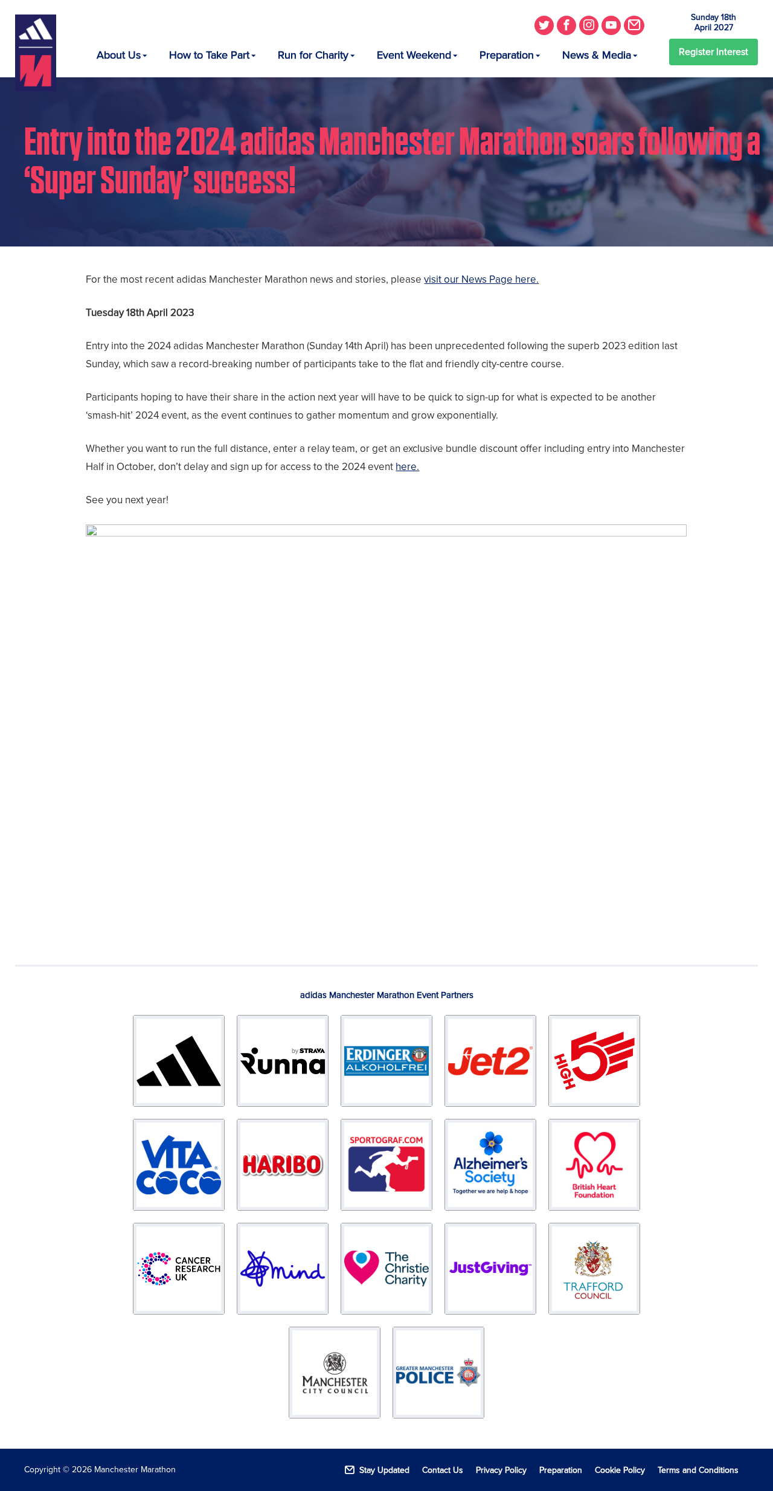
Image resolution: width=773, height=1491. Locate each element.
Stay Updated (384, 1470)
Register (713, 52)
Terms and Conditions (698, 1470)
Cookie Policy (620, 1470)
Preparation (507, 55)
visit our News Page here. (481, 279)
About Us (119, 55)
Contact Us (442, 1470)
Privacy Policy (501, 1470)
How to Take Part (209, 55)
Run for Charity (313, 55)
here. (407, 466)
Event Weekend (414, 55)
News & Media (596, 55)
